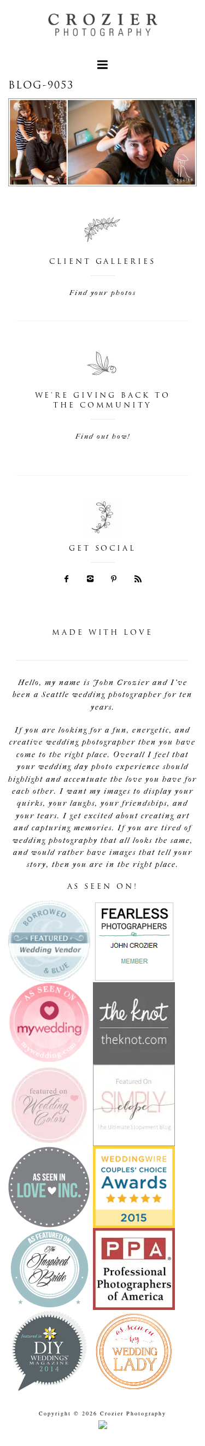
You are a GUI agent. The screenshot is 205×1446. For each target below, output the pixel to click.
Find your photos (102, 292)
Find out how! (102, 436)
